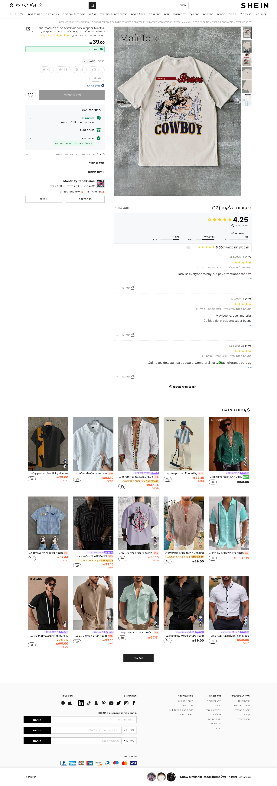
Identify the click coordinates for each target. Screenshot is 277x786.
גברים (238, 22)
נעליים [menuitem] (92, 14)
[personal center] (40, 5)
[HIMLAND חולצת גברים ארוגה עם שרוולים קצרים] (48, 603)
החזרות (217, 705)
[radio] (97, 69)
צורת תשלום (187, 705)
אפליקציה (67, 696)
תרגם (249, 278)
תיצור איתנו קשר (185, 701)
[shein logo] (255, 5)
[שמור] (30, 95)
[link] (33, 5)
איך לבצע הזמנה (213, 710)
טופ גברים (216, 22)
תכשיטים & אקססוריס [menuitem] (74, 14)
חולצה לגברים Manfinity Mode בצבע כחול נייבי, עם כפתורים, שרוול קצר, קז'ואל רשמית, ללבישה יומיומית (184, 635)
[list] (106, 703)
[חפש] (92, 5)
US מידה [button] (91, 61)
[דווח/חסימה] (116, 288)
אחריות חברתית (242, 710)
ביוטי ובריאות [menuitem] (52, 14)
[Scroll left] (15, 14)
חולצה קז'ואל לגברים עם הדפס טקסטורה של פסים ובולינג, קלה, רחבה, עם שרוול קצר (228, 552)
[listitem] (229, 453)
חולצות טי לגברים (201, 22)
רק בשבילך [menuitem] (245, 14)
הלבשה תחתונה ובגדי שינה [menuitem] (113, 14)
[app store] (70, 705)
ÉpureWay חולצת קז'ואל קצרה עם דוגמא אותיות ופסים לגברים (183, 473)
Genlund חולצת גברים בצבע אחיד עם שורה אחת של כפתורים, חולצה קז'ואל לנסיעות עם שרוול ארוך (184, 552)
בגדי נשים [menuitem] (208, 14)
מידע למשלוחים (214, 701)
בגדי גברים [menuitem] (154, 14)
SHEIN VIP (215, 723)
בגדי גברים (228, 22)
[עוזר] (132, 288)
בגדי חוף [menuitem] (194, 14)
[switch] (189, 247)
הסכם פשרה (244, 719)
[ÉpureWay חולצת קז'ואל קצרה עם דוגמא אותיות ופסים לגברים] (184, 444)
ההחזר (218, 728)
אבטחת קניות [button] (87, 138)
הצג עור (138, 657)
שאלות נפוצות (186, 714)
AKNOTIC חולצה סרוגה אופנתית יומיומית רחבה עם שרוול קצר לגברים (229, 476)
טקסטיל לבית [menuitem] (35, 14)
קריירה (246, 714)
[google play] (62, 705)
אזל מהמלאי (72, 95)
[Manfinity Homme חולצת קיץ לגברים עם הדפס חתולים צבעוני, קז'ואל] (48, 444)
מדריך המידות (214, 719)
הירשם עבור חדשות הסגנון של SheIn (117, 713)
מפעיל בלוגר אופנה (241, 705)
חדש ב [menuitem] (232, 14)
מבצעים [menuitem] (221, 14)
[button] (18, 5)
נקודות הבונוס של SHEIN (181, 710)
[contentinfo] (80, 763)
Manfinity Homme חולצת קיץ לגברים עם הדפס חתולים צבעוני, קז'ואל (48, 473)
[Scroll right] (11, 14)
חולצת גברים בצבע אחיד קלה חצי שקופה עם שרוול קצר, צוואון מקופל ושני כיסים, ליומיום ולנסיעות (138, 632)
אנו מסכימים (130, 756)
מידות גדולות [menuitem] (180, 14)
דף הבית (247, 22)
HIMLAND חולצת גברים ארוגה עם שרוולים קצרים (48, 635)
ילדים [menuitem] (167, 14)
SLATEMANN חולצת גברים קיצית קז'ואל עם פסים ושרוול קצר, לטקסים (93, 556)
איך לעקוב (216, 714)
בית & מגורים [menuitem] (138, 14)
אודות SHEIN (243, 701)
